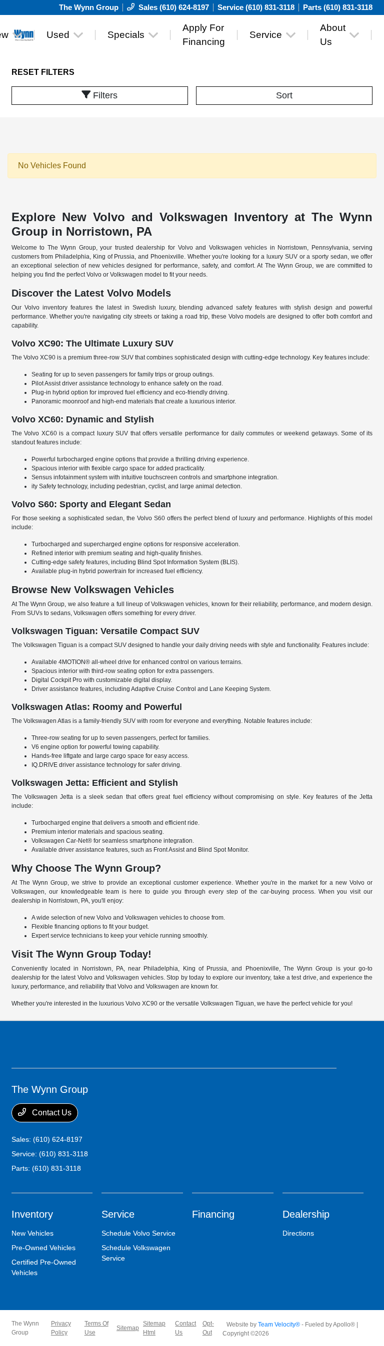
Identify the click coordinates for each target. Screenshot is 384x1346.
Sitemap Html (154, 1328)
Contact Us (51, 1112)
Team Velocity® (279, 1324)
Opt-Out (208, 1328)
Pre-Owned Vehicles (44, 1248)
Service (118, 1214)
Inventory (32, 1214)
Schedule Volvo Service (139, 1233)
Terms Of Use (96, 1328)
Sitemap (127, 1328)
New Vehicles (33, 1233)
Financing (213, 1214)
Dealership (306, 1214)
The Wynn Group (25, 1328)
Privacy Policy (61, 1328)
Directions (298, 1233)
